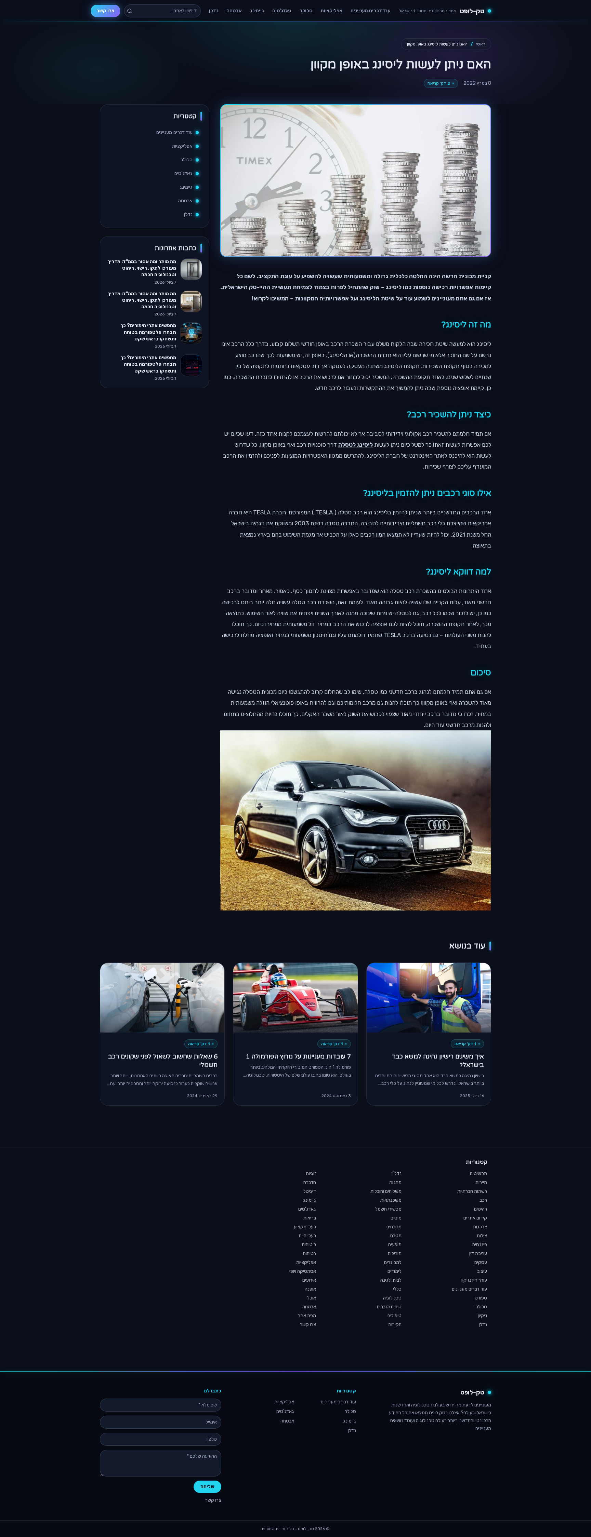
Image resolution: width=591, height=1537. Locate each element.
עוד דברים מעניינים (371, 11)
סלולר (306, 11)
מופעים (395, 1245)
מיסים (396, 1218)
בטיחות (309, 1253)
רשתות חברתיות (472, 1191)
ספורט (481, 1298)
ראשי (480, 43)
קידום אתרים (475, 1218)
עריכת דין (478, 1253)
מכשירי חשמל (388, 1209)
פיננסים (479, 1245)
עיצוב (482, 1271)
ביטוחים (309, 1245)
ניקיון (482, 1316)
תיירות (481, 1182)
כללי (397, 1289)
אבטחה (234, 11)
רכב (483, 1200)
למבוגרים (393, 1262)
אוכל (311, 1298)
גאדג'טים (281, 11)
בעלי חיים (307, 1236)
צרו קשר (105, 11)
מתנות (395, 1182)
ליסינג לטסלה (355, 444)
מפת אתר (307, 1316)
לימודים (395, 1271)
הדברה (309, 1182)
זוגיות (311, 1173)
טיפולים (395, 1316)
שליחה (207, 1486)
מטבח (396, 1236)
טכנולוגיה (392, 1298)
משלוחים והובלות (386, 1191)
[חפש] (129, 11)
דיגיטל (309, 1191)
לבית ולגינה (391, 1280)
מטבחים (394, 1227)
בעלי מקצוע (305, 1227)
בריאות (309, 1218)
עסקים (480, 1262)
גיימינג (257, 11)
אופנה (310, 1289)
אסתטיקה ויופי (302, 1271)
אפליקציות (331, 11)
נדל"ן (397, 1173)
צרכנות (480, 1227)
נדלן (213, 11)
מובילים (395, 1253)
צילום (482, 1236)
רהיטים (480, 1209)
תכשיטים (478, 1173)
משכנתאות (391, 1200)
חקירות (395, 1324)
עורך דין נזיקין (474, 1280)
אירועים (309, 1280)
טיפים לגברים (389, 1307)
